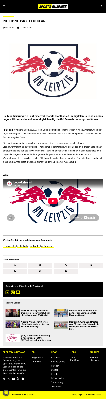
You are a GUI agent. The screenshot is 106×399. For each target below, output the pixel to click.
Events (54, 374)
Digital (54, 369)
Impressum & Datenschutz (23, 395)
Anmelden (37, 361)
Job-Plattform (75, 359)
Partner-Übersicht (95, 359)
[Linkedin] (7, 292)
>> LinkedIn (22, 246)
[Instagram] (13, 292)
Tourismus (56, 386)
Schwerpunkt (58, 361)
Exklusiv (55, 357)
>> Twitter (35, 246)
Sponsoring (57, 382)
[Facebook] (23, 378)
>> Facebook (47, 246)
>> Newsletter (9, 246)
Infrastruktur (57, 378)
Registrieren (38, 357)
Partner (55, 365)
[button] (101, 6)
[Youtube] (18, 292)
